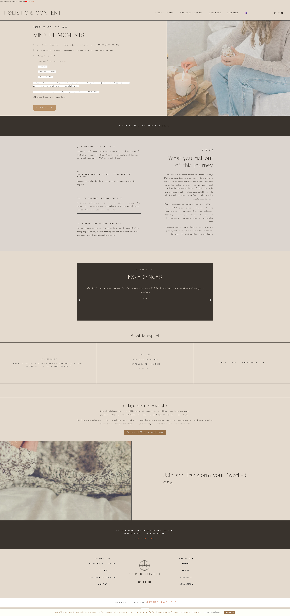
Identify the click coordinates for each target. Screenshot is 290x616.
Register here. (145, 539)
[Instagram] (275, 13)
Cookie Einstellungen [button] (212, 612)
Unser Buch (216, 13)
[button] (79, 300)
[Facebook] (278, 13)
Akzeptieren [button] (230, 612)
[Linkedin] (281, 13)
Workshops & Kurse (191, 13)
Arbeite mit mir (164, 13)
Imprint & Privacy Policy (162, 602)
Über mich (233, 13)
